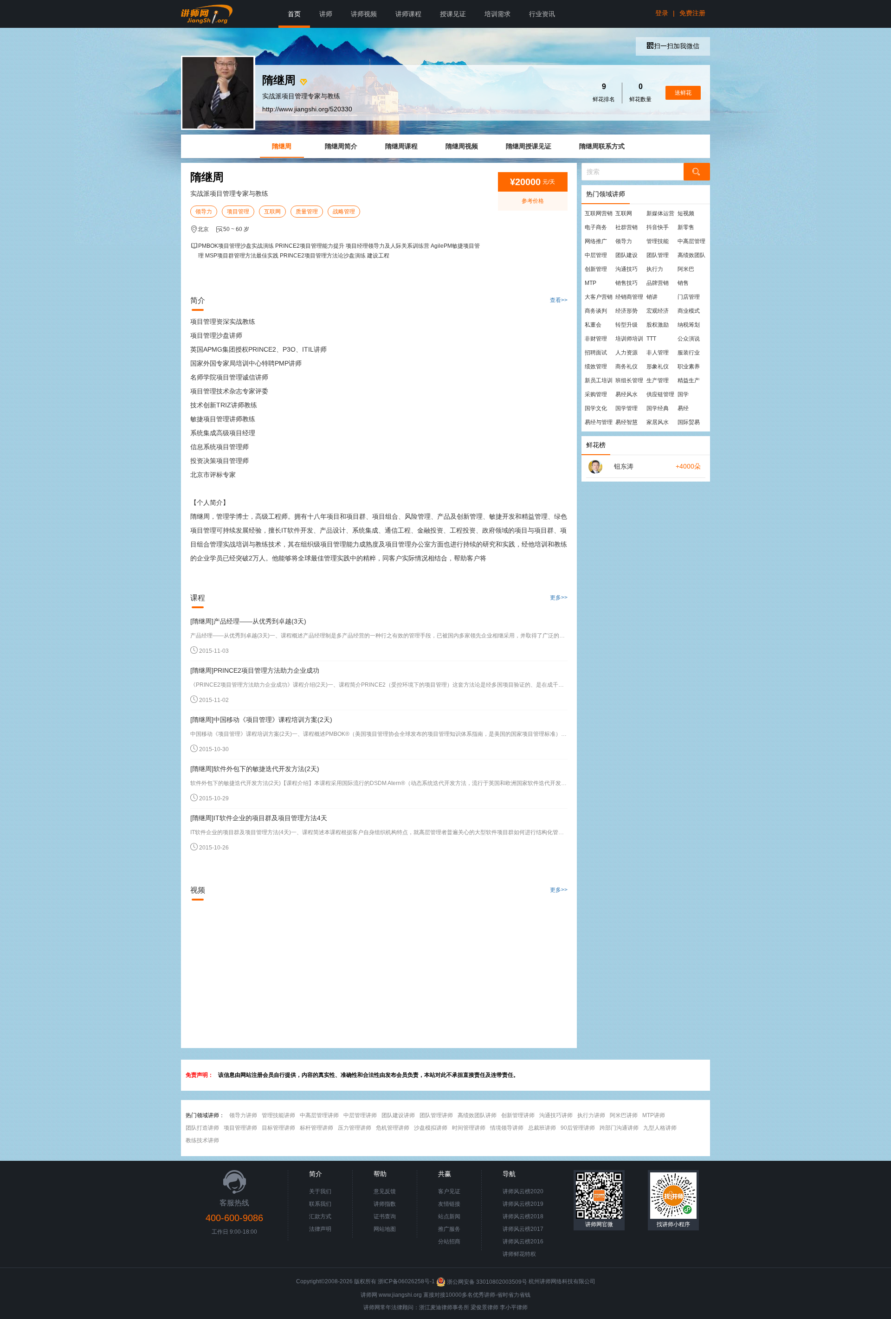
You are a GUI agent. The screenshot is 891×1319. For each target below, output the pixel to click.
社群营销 (626, 227)
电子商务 (596, 227)
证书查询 (385, 1216)
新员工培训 (599, 380)
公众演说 (689, 338)
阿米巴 (686, 269)
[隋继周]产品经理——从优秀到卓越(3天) (248, 621)
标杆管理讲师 (316, 1128)
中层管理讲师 (360, 1115)
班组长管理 (629, 380)
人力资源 (626, 352)
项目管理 (238, 211)
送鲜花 (683, 93)
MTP (590, 283)
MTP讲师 (653, 1115)
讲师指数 (385, 1204)
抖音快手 (657, 227)
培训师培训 (629, 338)
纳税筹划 (689, 325)
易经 (683, 408)
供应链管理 (660, 394)
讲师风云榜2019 (523, 1204)
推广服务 (449, 1229)
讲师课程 (408, 14)
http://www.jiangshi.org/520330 (307, 109)
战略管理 (344, 211)
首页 (294, 14)
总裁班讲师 (542, 1128)
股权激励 (657, 325)
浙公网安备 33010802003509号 (487, 1282)
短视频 (686, 213)
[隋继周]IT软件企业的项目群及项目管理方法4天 (258, 818)
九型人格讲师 (660, 1128)
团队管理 (657, 255)
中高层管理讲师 (319, 1115)
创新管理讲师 (518, 1115)
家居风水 (657, 422)
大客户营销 (599, 297)
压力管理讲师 (354, 1128)
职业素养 (689, 366)
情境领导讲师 (506, 1128)
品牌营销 (657, 283)
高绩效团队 (691, 255)
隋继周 (281, 146)
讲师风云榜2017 (523, 1229)
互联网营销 (599, 213)
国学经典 (657, 408)
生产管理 (657, 380)
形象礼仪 (657, 366)
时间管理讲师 (468, 1128)
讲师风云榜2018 (523, 1216)
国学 (683, 394)
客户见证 (449, 1191)
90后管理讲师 (578, 1128)
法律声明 (320, 1229)
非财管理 (596, 338)
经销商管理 (629, 297)
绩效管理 (596, 366)
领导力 (203, 211)
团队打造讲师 (202, 1128)
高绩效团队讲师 (477, 1115)
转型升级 (626, 325)
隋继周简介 (341, 146)
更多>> (559, 597)
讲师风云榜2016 (523, 1241)
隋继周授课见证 (528, 146)
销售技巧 (626, 283)
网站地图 (385, 1229)
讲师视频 (364, 14)
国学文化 (596, 408)
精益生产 (689, 380)
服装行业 (689, 352)
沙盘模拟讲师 (430, 1128)
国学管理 (626, 408)
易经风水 (626, 394)
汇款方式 (320, 1216)
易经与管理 (599, 422)
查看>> (559, 300)
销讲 (652, 297)
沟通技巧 (626, 269)
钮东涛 (623, 466)
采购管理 (596, 394)
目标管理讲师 (278, 1128)
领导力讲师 (243, 1115)
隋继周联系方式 (602, 146)
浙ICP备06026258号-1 (406, 1282)
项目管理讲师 (240, 1128)
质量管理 (307, 211)
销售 (683, 283)
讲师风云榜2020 (523, 1191)
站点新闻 (449, 1216)
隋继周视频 (462, 146)
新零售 (686, 227)
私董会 (593, 325)
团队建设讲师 (398, 1115)
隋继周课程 (401, 146)
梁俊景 (479, 1307)
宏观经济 (657, 311)
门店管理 (689, 297)
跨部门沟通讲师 (619, 1128)
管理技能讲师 (278, 1115)
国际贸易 (689, 422)
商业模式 (689, 311)
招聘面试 (596, 352)
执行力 (654, 269)
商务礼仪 (626, 366)
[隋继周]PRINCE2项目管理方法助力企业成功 (254, 670)
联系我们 (320, 1204)
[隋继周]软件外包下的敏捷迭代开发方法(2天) (254, 768)
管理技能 (657, 241)
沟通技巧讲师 (556, 1115)
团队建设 (626, 255)
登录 (661, 13)
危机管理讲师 (392, 1128)
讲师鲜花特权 (519, 1254)
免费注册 (692, 13)
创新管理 (596, 269)
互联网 (272, 211)
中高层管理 (691, 241)
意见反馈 (385, 1191)
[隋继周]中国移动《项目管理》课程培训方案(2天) (261, 719)
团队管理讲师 (436, 1115)
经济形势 (626, 311)
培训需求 (497, 14)
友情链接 (449, 1204)
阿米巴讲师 (624, 1115)
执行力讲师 (591, 1115)
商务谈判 (596, 311)
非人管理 (657, 352)
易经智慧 (626, 422)
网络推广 (596, 241)
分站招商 (449, 1241)
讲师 (325, 14)
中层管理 (596, 255)
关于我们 (320, 1191)
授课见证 (453, 14)
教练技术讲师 (202, 1140)
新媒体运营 (660, 213)
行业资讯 (542, 14)
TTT (651, 338)
